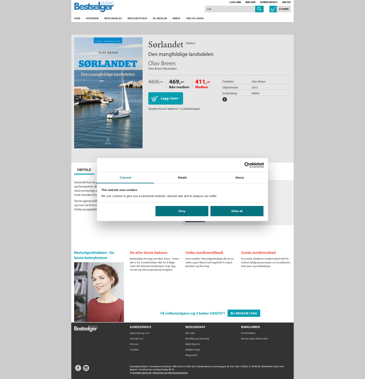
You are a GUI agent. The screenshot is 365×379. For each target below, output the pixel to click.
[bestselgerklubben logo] (85, 329)
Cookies (134, 349)
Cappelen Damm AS (141, 372)
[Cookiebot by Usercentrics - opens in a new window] (247, 165)
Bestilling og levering (197, 338)
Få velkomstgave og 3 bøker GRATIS (191, 313)
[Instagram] (86, 369)
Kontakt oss (136, 338)
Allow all (237, 211)
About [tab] (239, 177)
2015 (255, 87)
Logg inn (235, 2)
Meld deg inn (192, 344)
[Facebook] (78, 369)
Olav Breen (162, 63)
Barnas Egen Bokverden (254, 338)
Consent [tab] (125, 177)
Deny (182, 211)
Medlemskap (192, 349)
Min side (250, 2)
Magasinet (191, 355)
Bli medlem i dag (244, 313)
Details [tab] (182, 177)
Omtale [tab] (84, 169)
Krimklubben (248, 333)
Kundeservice (269, 2)
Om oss (286, 2)
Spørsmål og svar (139, 333)
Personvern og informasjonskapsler (170, 372)
